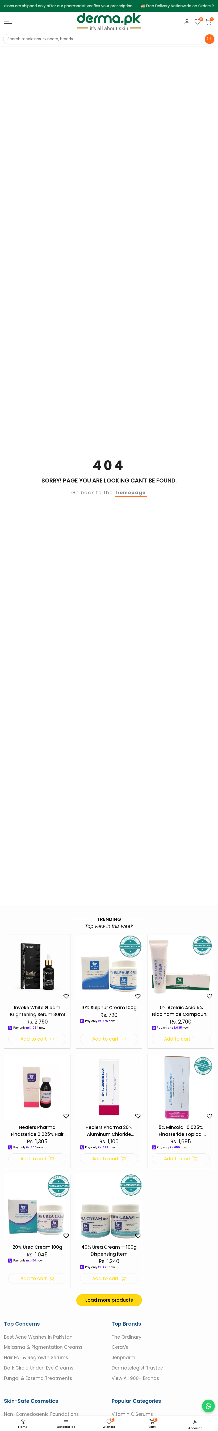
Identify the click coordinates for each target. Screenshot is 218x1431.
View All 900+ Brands (135, 1378)
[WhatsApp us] (208, 1406)
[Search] (209, 39)
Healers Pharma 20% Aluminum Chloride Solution (109, 1131)
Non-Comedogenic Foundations (41, 1414)
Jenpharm (123, 1357)
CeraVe (120, 1347)
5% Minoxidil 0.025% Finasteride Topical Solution (180, 1131)
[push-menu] (8, 22)
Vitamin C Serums (132, 1414)
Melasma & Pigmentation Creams (43, 1347)
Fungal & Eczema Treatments (38, 1378)
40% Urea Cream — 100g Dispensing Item (109, 1250)
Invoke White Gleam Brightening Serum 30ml (37, 1011)
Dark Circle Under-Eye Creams (38, 1368)
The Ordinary (126, 1337)
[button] (66, 996)
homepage (131, 492)
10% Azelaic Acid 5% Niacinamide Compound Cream (180, 1011)
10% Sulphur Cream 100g (109, 1007)
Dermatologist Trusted (138, 1368)
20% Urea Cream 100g (37, 1247)
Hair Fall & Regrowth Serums (36, 1357)
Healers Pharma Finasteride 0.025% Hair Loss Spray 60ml (37, 1131)
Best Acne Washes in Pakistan (38, 1337)
